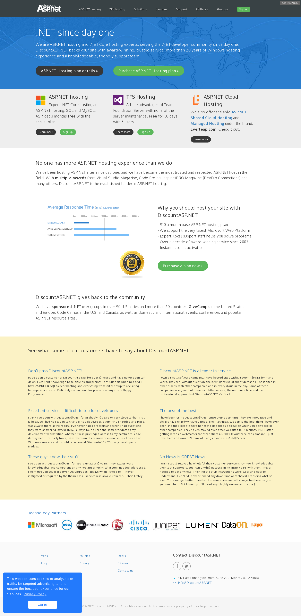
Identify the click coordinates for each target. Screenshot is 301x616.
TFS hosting (117, 9)
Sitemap (124, 563)
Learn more (46, 131)
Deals (122, 556)
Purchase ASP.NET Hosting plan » (149, 70)
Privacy (84, 563)
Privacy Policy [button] (35, 594)
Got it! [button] (43, 604)
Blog (43, 563)
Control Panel (290, 2)
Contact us (126, 570)
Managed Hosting (207, 123)
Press (44, 556)
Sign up (68, 131)
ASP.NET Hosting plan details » (69, 70)
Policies (84, 556)
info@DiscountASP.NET (195, 582)
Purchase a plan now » (183, 266)
